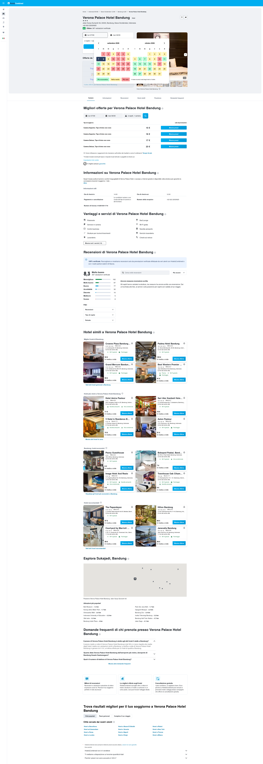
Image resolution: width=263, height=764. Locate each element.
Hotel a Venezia (123, 729)
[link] (98, 385)
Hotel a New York (158, 729)
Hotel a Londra (89, 735)
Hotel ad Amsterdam (91, 729)
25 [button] (118, 69)
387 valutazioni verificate (101, 28)
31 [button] (159, 74)
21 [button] (98, 69)
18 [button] (118, 64)
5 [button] (123, 54)
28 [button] (98, 74)
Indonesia (91, 12)
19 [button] (123, 64)
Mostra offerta (127, 359)
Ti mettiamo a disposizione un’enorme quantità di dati (104, 754)
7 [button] (98, 59)
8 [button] (103, 59)
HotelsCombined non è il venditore (97, 750)
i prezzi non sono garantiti (129, 745)
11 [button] (118, 59)
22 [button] (103, 69)
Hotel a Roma (88, 732)
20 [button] (128, 64)
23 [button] (108, 69)
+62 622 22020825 (89, 25)
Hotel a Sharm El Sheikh (126, 726)
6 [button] (128, 54)
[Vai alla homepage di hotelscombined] (15, 3)
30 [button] (108, 74)
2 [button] (108, 54)
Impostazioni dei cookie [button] (91, 160)
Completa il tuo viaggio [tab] (122, 716)
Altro (85, 183)
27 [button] (128, 69)
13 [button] (128, 59)
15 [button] (103, 64)
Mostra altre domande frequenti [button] (119, 664)
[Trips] (3, 32)
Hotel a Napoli (123, 732)
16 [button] (108, 64)
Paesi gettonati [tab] (104, 716)
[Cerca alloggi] (3, 14)
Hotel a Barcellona (90, 726)
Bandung (120, 12)
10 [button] (113, 59)
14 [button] (98, 64)
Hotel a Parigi (123, 735)
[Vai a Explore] (3, 27)
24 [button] (113, 69)
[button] (3, 3)
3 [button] (113, 54)
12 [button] (123, 59)
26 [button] (123, 69)
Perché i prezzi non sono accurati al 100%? (100, 758)
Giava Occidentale (106, 12)
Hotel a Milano (158, 735)
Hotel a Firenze (158, 732)
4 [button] (118, 54)
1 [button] (103, 54)
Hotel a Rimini (157, 726)
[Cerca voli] (3, 9)
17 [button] (113, 64)
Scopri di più (147, 153)
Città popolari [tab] (90, 716)
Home (84, 12)
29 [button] (103, 74)
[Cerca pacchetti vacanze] (3, 22)
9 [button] (108, 59)
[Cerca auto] (3, 18)
